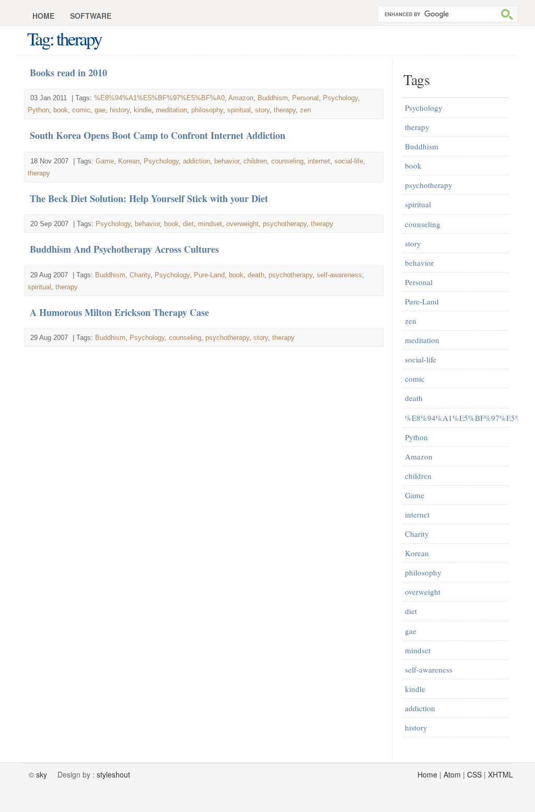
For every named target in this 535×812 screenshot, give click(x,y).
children (255, 161)
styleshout (113, 774)
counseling (287, 161)
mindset (210, 224)
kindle (143, 110)
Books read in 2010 (68, 72)
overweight (242, 224)
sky (41, 774)
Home (43, 15)
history (120, 110)
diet (188, 224)
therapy (285, 110)
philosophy (207, 110)
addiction (196, 161)
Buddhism (273, 98)
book (60, 110)
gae (100, 110)
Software (90, 15)
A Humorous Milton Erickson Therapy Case (119, 312)
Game (105, 161)
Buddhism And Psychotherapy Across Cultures (124, 249)
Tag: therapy (64, 38)
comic (81, 110)
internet (319, 161)
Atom (452, 774)
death (256, 275)
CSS (474, 774)
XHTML (500, 774)
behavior (226, 161)
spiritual (239, 110)
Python (38, 110)
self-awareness (339, 275)
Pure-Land (209, 275)
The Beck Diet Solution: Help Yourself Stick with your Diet (149, 198)
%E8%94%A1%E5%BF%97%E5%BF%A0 (159, 98)
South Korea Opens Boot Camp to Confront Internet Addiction (157, 135)
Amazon (240, 98)
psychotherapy (285, 224)
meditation (171, 110)
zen (305, 110)
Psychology (340, 98)
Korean (128, 161)
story (262, 110)
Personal (305, 98)
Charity (140, 275)
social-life (348, 161)
